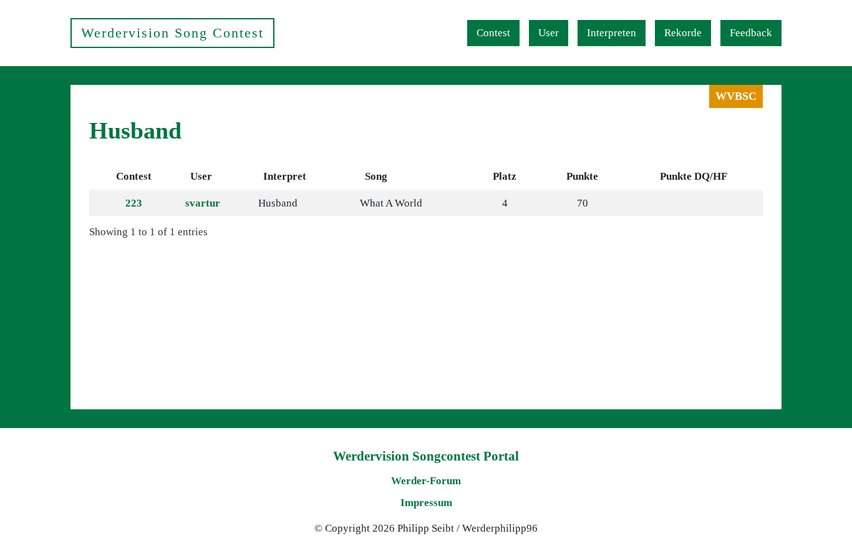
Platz (504, 176)
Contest (493, 33)
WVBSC (736, 96)
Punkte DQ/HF (693, 176)
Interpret (284, 176)
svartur (202, 203)
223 (133, 203)
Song (376, 176)
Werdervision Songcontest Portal (426, 456)
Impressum (426, 503)
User (548, 33)
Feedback (751, 33)
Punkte (582, 176)
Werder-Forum (426, 481)
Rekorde (683, 33)
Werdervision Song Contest (172, 33)
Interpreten (611, 33)
